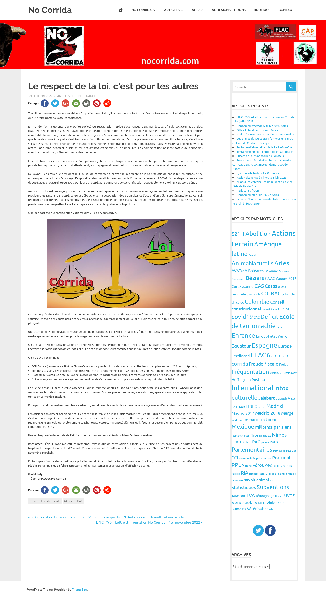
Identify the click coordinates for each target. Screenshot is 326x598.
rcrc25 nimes (282, 465)
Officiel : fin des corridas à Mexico (258, 130)
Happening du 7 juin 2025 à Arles (258, 195)
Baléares (256, 270)
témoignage (265, 495)
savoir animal (256, 479)
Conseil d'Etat (269, 309)
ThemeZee (79, 589)
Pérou (258, 465)
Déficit (269, 316)
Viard (260, 502)
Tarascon (238, 495)
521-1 (238, 233)
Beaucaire (284, 271)
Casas (33, 501)
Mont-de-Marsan (240, 435)
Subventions (273, 487)
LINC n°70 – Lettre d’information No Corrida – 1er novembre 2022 (148, 522)
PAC (256, 441)
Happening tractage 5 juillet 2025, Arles (262, 126)
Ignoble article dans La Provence (258, 173)
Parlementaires (252, 449)
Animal (252, 255)
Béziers (255, 277)
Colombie (257, 301)
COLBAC (271, 293)
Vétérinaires (257, 508)
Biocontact (238, 279)
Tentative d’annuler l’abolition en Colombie (265, 151)
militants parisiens (273, 427)
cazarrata (239, 294)
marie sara (238, 420)
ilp (262, 379)
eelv (279, 327)
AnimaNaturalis (252, 263)
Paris (274, 441)
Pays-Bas (291, 450)
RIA (244, 472)
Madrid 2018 (267, 413)
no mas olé (265, 435)
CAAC (270, 278)
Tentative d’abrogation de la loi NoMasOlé (264, 147)
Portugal (281, 457)
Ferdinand (241, 355)
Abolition (258, 233)
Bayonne (271, 271)
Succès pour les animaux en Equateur (260, 156)
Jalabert (266, 398)
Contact (286, 10)
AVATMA (239, 270)
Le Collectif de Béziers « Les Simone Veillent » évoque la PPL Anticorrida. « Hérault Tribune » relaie (108, 517)
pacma (265, 442)
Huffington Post (245, 379)
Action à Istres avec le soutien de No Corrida (265, 134)
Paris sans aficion (248, 190)
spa (272, 480)
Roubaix (253, 473)
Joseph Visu (285, 398)
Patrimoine (279, 450)
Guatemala (276, 372)
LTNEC (251, 406)
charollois (253, 294)
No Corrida (50, 10)
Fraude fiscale (51, 501)
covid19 (242, 316)
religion (236, 473)
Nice (254, 435)
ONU (247, 441)
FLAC (258, 355)
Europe (285, 345)
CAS (259, 286)
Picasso (267, 458)
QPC (268, 465)
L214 (234, 406)
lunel (261, 406)
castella (282, 286)
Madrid (274, 406)
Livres (241, 406)
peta (259, 458)
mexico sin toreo (260, 419)
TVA (79, 501)
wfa (271, 509)
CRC (257, 317)
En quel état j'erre (271, 336)
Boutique (262, 10)
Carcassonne (243, 286)
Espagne (264, 345)
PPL (236, 465)
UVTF (289, 495)
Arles (281, 263)
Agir (196, 10)
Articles (172, 10)
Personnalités (247, 458)
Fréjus (283, 364)
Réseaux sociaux (268, 473)
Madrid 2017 (243, 413)
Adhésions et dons (229, 10)
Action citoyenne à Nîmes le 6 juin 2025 (261, 177)
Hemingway (290, 372)
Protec (247, 465)
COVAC (284, 308)
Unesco (279, 496)
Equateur (241, 345)
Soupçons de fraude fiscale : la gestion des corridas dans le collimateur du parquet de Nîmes (262, 164)
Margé (68, 501)
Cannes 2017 (286, 278)
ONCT (237, 441)
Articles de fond (69, 96)
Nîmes (279, 434)
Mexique (243, 426)
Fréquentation (250, 371)
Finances (90, 96)
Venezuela (243, 502)
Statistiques (244, 487)
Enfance (243, 335)
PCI (235, 457)
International (252, 387)
